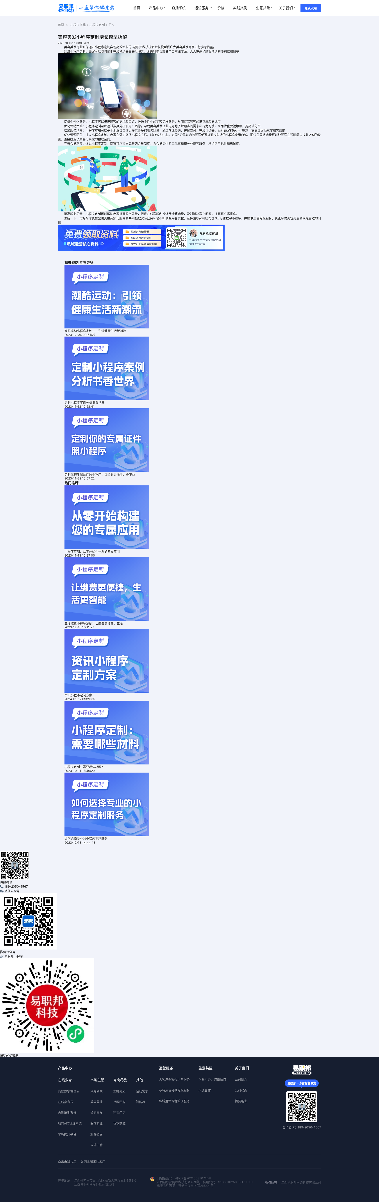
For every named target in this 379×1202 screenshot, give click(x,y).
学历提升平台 (67, 1134)
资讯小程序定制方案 (78, 695)
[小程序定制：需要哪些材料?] (106, 732)
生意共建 (263, 8)
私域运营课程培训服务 (174, 1101)
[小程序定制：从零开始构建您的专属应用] (106, 517)
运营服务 (202, 8)
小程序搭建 (78, 25)
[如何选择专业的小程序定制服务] (106, 804)
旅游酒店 (96, 1134)
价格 (220, 8)
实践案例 (240, 8)
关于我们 (286, 8)
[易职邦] (86, 8)
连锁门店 (119, 1112)
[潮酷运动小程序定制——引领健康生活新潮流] (106, 296)
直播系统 (179, 8)
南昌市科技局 (67, 1162)
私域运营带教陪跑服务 (174, 1090)
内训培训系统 (67, 1112)
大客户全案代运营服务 (174, 1079)
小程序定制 (97, 25)
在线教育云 (65, 1102)
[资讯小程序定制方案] (106, 660)
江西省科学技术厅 (93, 1162)
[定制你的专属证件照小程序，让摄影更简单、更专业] (106, 440)
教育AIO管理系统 (70, 1123)
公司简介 (241, 1079)
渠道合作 (204, 1090)
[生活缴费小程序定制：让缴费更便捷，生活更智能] (106, 589)
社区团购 (119, 1102)
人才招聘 (96, 1145)
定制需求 (142, 1091)
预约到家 (96, 1091)
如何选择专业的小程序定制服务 (85, 838)
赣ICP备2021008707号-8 (193, 1178)
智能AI (140, 1102)
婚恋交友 (96, 1112)
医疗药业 (96, 1123)
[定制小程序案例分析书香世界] (106, 368)
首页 (136, 8)
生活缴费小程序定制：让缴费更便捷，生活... (94, 623)
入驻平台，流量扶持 (212, 1079)
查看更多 (86, 262)
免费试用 (311, 8)
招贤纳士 (241, 1101)
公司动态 (241, 1090)
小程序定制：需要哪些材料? (83, 767)
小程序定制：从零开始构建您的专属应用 (92, 551)
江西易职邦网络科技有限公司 (301, 1182)
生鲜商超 (119, 1091)
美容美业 (96, 1102)
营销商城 (119, 1123)
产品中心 (156, 8)
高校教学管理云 (68, 1091)
